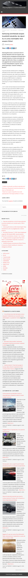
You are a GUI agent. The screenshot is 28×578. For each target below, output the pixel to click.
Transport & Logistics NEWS (12, 311)
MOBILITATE (6, 262)
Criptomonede (6, 257)
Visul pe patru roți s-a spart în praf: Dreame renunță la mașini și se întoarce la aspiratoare (14, 464)
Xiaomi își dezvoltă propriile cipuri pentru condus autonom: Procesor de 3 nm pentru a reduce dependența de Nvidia (13, 498)
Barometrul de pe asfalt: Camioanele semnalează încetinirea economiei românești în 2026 (13, 343)
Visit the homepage (23, 215)
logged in (10, 201)
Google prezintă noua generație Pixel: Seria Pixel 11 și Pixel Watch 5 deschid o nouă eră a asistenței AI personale (13, 239)
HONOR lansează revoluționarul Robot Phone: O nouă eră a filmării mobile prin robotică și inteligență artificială (14, 245)
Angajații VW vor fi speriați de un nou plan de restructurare (14, 430)
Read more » (11, 423)
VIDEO (4, 270)
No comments (14, 30)
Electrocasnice (6, 259)
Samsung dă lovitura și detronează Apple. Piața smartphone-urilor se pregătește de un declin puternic (14, 228)
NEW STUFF (6, 264)
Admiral (20, 574)
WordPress (14, 574)
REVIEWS (5, 268)
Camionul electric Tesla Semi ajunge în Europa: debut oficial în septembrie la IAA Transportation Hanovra (13, 367)
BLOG (4, 255)
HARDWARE (20, 30)
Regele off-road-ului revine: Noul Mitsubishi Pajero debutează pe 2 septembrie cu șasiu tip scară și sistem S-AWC (14, 536)
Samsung (5, 182)
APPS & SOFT (6, 253)
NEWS (3, 31)
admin (11, 44)
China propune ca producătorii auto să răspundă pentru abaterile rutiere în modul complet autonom (13, 395)
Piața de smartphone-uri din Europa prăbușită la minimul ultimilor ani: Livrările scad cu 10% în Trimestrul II (14, 223)
